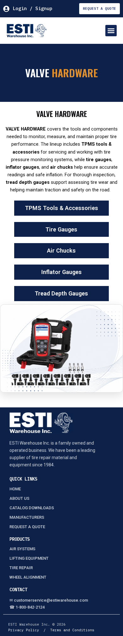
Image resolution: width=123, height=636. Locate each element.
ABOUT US (19, 498)
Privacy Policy (23, 630)
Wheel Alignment (27, 577)
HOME (15, 489)
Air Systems (22, 548)
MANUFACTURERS (26, 517)
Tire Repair (21, 567)
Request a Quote (27, 526)
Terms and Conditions (72, 630)
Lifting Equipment (29, 558)
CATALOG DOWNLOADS (31, 507)
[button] (111, 30)
